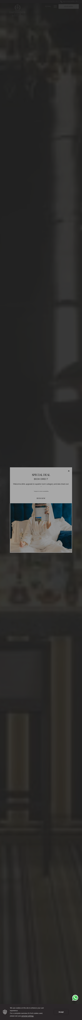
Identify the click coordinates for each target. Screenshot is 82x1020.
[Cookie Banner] (41, 1012)
